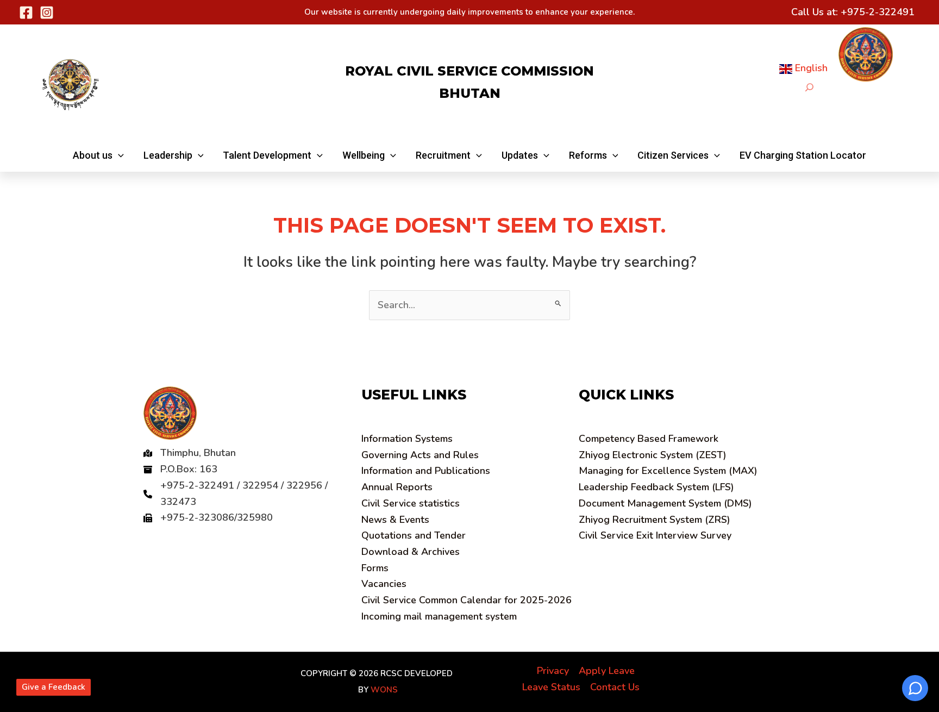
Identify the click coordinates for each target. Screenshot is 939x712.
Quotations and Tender (413, 535)
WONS (384, 689)
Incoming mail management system (439, 616)
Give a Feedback (53, 687)
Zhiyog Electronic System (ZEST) (653, 454)
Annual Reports (397, 487)
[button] (98, 155)
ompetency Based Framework (648, 438)
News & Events (395, 519)
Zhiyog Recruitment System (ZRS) (654, 519)
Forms (375, 567)
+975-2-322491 (878, 11)
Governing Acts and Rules (420, 454)
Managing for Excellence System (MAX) (668, 470)
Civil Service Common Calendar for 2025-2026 (466, 600)
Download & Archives (410, 551)
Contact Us (615, 687)
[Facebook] (26, 12)
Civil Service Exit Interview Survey (655, 535)
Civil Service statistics (410, 503)
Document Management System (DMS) (665, 503)
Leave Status (551, 687)
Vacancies (383, 583)
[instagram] (47, 12)
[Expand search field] (809, 87)
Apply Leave (607, 670)
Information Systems (407, 438)
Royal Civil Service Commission (469, 71)
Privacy (553, 670)
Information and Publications (425, 470)
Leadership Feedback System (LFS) (656, 487)
